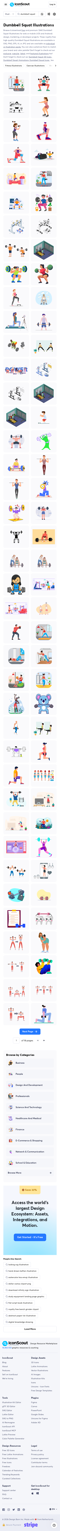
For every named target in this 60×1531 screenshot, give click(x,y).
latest (22, 53)
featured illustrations (39, 53)
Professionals (22, 1096)
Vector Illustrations (39, 1370)
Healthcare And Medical (28, 1118)
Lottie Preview (8, 1434)
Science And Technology (29, 1107)
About (5, 1366)
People (19, 1074)
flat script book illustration (20, 1303)
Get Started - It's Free (30, 1237)
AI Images (35, 1374)
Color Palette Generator (13, 1438)
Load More (30, 1329)
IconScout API (8, 1426)
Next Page (27, 1031)
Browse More (14, 1173)
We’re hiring (7, 1378)
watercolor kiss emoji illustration (23, 1277)
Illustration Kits (38, 1378)
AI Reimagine (8, 1422)
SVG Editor (7, 1410)
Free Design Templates (41, 1390)
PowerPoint (36, 1410)
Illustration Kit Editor (11, 1402)
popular (15, 53)
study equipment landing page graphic (26, 1296)
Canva (34, 1406)
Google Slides (37, 1414)
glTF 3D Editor (8, 1406)
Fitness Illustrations (13, 65)
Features (6, 1370)
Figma (34, 1402)
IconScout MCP (9, 1430)
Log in (52, 4)
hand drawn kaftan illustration (22, 1271)
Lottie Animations (39, 1366)
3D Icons (35, 1362)
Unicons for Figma (39, 1418)
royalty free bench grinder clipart (23, 1309)
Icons (33, 1382)
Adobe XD (35, 1422)
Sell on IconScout (10, 1374)
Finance (20, 1129)
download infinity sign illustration (23, 1290)
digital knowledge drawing (20, 1322)
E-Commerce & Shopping (29, 1141)
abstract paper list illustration (22, 1315)
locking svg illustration (18, 1264)
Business (20, 1063)
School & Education (26, 1163)
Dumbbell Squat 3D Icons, (40, 57)
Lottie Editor (8, 1414)
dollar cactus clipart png (19, 1283)
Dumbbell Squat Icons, (40, 60)
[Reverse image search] (42, 14)
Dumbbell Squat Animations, (16, 60)
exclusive (7, 53)
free (23, 30)
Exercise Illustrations (36, 65)
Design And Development (29, 1085)
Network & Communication (30, 1152)
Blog (4, 1362)
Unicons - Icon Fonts (40, 1386)
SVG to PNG (7, 1418)
